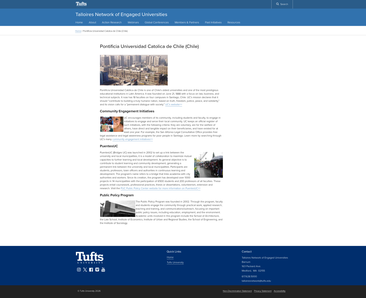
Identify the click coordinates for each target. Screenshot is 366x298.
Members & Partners (187, 22)
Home (79, 22)
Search (284, 4)
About (92, 22)
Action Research (112, 22)
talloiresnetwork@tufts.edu (256, 281)
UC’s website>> (173, 104)
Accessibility (280, 291)
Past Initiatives (213, 22)
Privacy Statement (262, 291)
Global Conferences (157, 22)
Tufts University (175, 262)
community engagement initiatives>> (132, 139)
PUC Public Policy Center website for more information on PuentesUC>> (160, 188)
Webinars (133, 22)
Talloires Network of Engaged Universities (121, 14)
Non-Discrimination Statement (237, 291)
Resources (233, 22)
